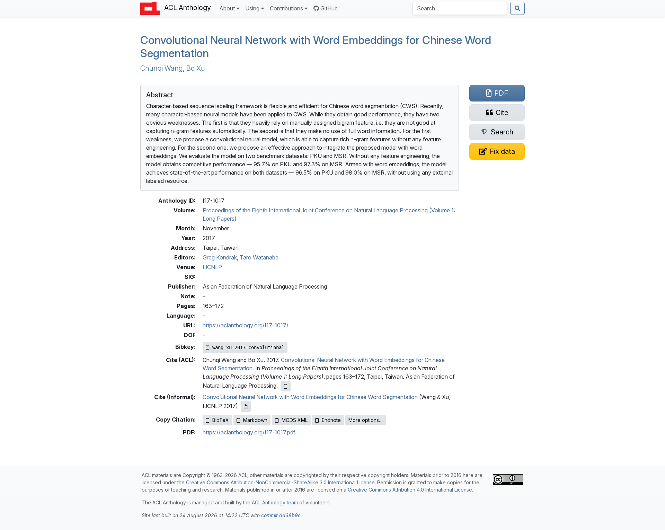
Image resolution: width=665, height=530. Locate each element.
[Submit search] (517, 8)
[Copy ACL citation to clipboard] (286, 386)
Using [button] (252, 8)
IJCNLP (212, 267)
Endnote (331, 420)
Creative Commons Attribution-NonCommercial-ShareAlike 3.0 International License (280, 482)
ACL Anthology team (275, 502)
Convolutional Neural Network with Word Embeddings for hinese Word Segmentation (315, 46)
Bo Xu (195, 68)
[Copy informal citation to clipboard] (246, 406)
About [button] (227, 8)
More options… (365, 420)
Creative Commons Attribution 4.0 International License (410, 490)
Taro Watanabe (259, 257)
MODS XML (295, 420)
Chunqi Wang (161, 68)
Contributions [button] (286, 8)
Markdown (255, 420)
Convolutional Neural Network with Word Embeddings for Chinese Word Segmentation (310, 397)
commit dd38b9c (281, 515)
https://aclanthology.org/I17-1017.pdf (249, 432)
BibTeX (220, 420)
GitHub (329, 8)
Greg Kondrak (220, 257)
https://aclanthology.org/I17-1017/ (246, 325)
